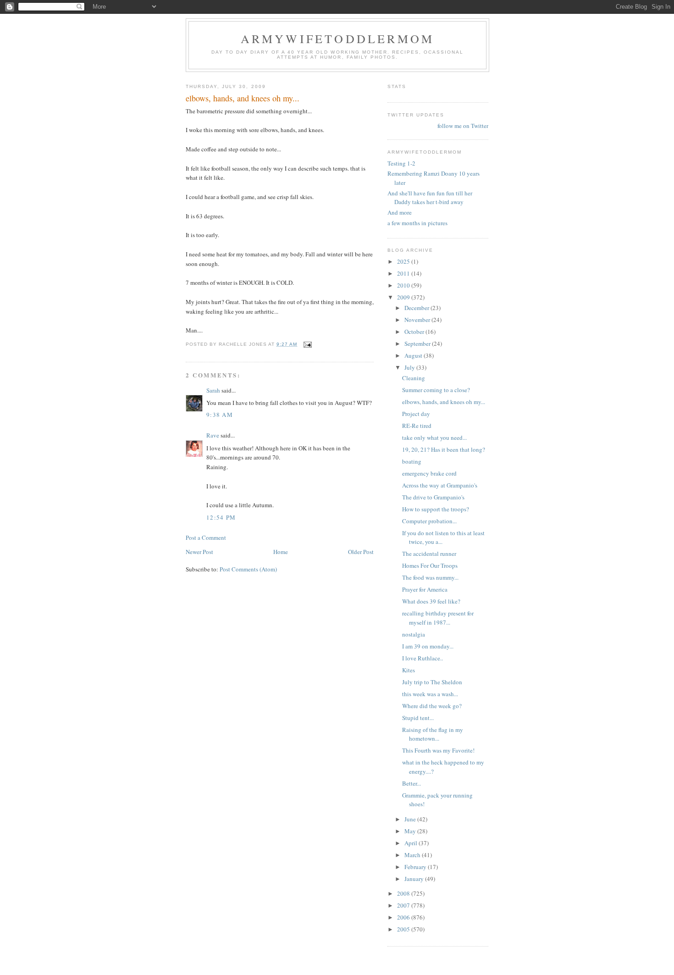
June (410, 819)
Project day (416, 414)
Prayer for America (424, 589)
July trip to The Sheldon (432, 682)
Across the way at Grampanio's (439, 485)
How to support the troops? (435, 509)
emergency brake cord (429, 473)
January (414, 879)
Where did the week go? (432, 706)
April (411, 843)
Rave (212, 435)
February (416, 867)
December (417, 308)
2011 (404, 273)
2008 (404, 893)
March (413, 855)
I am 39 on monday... (427, 646)
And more (399, 212)
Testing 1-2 (401, 163)
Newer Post (199, 552)
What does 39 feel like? (431, 601)
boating (411, 461)
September (418, 343)
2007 (404, 905)
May (410, 831)
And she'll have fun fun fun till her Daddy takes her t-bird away (429, 197)
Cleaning (413, 378)
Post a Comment (206, 537)
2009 (404, 297)
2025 (404, 261)
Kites (408, 670)
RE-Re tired (416, 425)
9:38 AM (219, 414)
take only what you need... (434, 437)
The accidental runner (429, 553)
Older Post (361, 552)
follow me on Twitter (462, 126)
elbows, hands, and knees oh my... (443, 402)
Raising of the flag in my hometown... (432, 734)
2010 (404, 285)
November (417, 320)
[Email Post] (307, 344)
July (410, 367)
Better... (411, 783)
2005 (404, 929)
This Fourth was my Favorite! (438, 750)
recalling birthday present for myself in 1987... (438, 617)
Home (280, 552)
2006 (404, 917)
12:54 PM (221, 517)
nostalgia (413, 634)
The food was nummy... (430, 577)
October (414, 331)
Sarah (213, 390)
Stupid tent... (418, 718)
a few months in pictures (417, 223)
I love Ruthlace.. (422, 658)
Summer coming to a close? (436, 390)
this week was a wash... (430, 694)
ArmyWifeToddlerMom (338, 38)
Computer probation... (429, 521)
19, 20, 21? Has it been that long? (443, 449)
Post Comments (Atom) (248, 569)
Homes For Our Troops (430, 565)
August (414, 355)
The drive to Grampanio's (433, 497)
